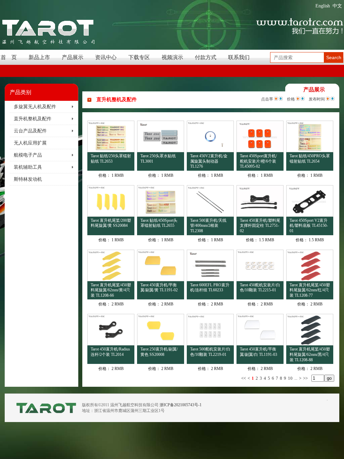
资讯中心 (106, 57)
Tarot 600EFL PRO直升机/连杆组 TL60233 (209, 288)
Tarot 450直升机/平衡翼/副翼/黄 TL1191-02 (159, 288)
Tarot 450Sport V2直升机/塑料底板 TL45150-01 (309, 225)
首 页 (9, 57)
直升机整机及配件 (32, 118)
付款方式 (205, 57)
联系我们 (239, 57)
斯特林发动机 (28, 179)
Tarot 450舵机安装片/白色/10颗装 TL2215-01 (260, 288)
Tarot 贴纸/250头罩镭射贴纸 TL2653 (111, 159)
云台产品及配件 (30, 130)
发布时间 (317, 99)
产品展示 (72, 57)
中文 (337, 5)
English (322, 5)
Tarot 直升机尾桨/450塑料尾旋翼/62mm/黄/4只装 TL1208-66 (111, 290)
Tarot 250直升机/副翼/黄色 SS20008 (159, 352)
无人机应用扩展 (30, 142)
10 (290, 378)
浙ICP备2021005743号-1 (181, 405)
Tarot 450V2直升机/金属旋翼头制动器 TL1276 (208, 161)
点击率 (267, 99)
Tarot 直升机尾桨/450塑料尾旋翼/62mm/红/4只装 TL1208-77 (310, 290)
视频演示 (172, 57)
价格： (104, 175)
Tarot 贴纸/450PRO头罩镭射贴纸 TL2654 (310, 159)
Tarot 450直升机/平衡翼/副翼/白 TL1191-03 (258, 352)
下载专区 (139, 57)
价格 (291, 99)
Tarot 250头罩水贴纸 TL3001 (158, 159)
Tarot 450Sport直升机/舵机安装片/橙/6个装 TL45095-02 (258, 161)
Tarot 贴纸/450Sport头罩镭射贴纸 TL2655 (158, 223)
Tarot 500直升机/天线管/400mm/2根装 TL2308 (208, 225)
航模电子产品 (28, 155)
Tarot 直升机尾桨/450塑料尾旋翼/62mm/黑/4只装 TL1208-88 (310, 354)
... (295, 378)
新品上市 (39, 57)
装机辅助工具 (28, 167)
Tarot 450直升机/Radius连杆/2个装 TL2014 (110, 352)
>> (305, 378)
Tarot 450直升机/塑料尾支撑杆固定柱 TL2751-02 (260, 225)
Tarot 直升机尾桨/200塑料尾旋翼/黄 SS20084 (111, 223)
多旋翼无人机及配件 (35, 106)
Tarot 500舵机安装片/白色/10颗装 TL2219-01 (210, 352)
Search (333, 57)
